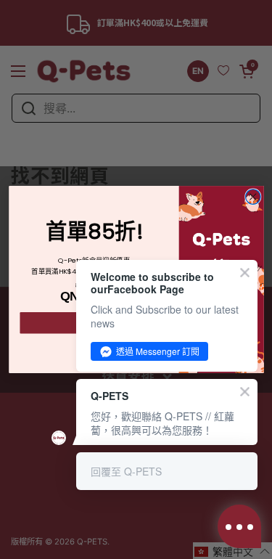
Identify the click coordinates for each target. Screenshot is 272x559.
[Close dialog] (252, 197)
